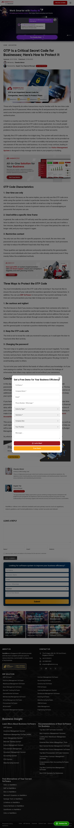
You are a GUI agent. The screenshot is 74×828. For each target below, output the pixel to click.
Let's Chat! (38, 443)
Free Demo (37, 448)
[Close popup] (59, 378)
